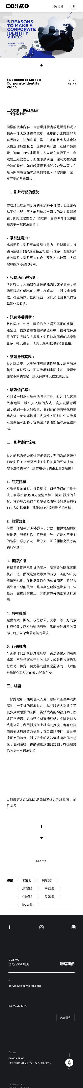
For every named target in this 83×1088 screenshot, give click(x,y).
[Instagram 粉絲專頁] (41, 927)
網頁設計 (28, 888)
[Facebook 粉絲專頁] (9, 927)
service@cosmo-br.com (24, 986)
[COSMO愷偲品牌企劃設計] (17, 6)
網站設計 (47, 880)
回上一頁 (41, 861)
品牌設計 (50, 897)
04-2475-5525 (18, 1006)
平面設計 (50, 888)
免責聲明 (65, 1017)
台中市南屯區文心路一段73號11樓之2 (29, 1063)
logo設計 (28, 905)
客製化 (26, 880)
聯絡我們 (67, 964)
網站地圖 (58, 6)
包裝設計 (28, 897)
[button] (41, 65)
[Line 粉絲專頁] (73, 927)
